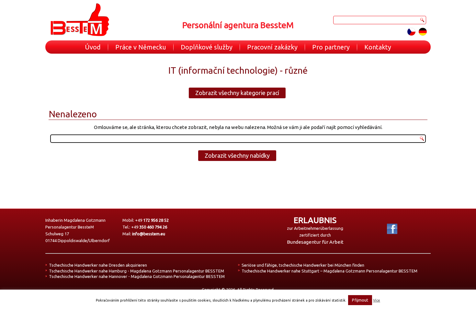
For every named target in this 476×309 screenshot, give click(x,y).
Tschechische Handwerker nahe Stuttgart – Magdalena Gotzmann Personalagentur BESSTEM (329, 271)
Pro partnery (331, 47)
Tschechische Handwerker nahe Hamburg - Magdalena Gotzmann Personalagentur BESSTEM (136, 271)
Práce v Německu (140, 47)
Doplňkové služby (206, 47)
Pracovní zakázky (272, 47)
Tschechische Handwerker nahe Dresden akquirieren (98, 265)
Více (376, 300)
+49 (152, 220)
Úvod (93, 47)
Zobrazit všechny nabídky (237, 155)
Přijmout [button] (360, 300)
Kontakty (377, 47)
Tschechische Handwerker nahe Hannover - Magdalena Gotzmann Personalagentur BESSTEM (137, 276)
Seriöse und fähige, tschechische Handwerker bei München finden (303, 265)
